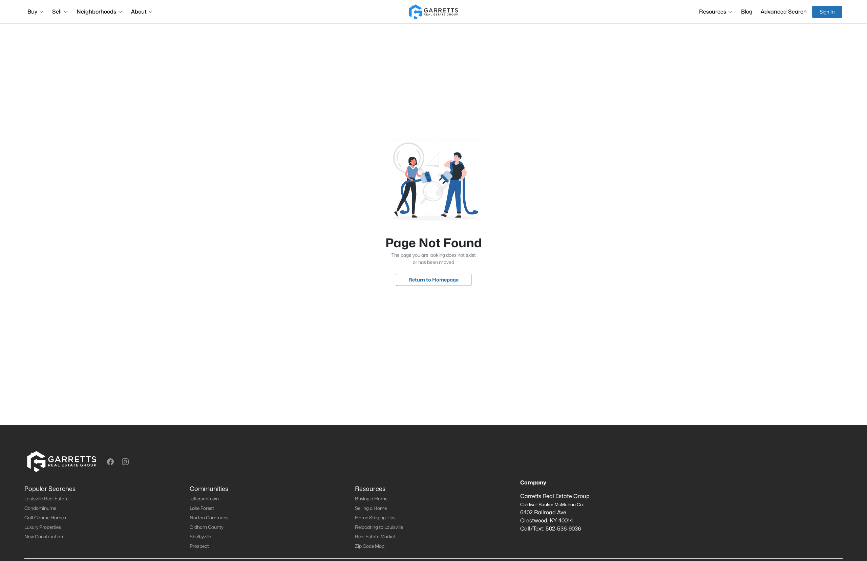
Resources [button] (712, 11)
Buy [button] (32, 11)
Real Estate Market (375, 536)
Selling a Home (371, 508)
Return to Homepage (433, 280)
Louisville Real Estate (46, 498)
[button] (110, 461)
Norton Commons (209, 517)
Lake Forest (202, 508)
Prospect (199, 546)
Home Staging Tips (375, 517)
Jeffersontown (204, 498)
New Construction (43, 536)
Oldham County (206, 527)
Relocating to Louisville (379, 527)
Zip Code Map (369, 546)
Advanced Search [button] (784, 11)
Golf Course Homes (45, 517)
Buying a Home (371, 498)
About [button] (139, 11)
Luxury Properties (42, 527)
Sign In (827, 12)
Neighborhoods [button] (96, 11)
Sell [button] (57, 11)
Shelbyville (200, 536)
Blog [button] (747, 11)
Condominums (40, 508)
